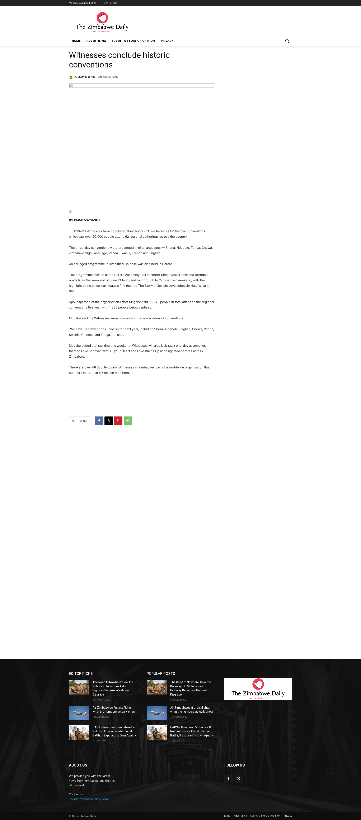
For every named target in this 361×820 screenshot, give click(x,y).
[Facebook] (99, 420)
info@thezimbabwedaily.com (88, 799)
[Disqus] (141, 483)
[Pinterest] (118, 420)
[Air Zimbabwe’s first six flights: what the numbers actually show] (79, 713)
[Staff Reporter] (71, 77)
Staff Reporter (86, 76)
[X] (108, 420)
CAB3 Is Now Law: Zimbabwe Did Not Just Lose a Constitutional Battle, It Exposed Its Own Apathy (114, 731)
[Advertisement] (212, 22)
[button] (287, 41)
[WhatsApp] (128, 420)
